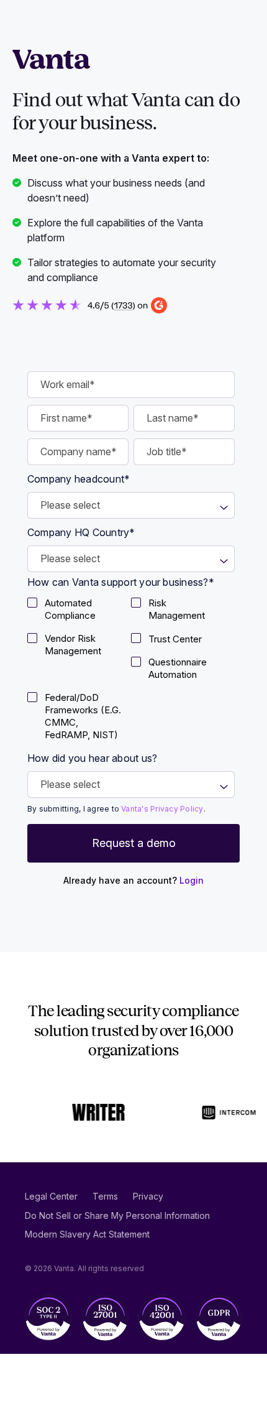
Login (191, 880)
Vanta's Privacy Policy (162, 808)
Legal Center (51, 1196)
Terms (105, 1196)
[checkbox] (79, 611)
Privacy (148, 1196)
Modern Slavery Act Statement (87, 1234)
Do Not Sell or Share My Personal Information (117, 1215)
